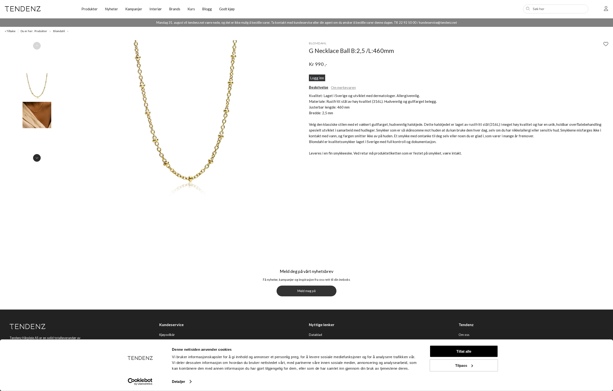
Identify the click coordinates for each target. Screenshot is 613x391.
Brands (174, 9)
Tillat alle (463, 351)
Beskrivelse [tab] (318, 87)
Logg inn (317, 78)
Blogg (207, 9)
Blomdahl (59, 31)
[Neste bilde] (37, 158)
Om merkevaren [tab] (343, 87)
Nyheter (111, 9)
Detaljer (178, 382)
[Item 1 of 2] (37, 102)
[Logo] (39, 9)
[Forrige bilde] (37, 46)
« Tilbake (10, 31)
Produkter (40, 31)
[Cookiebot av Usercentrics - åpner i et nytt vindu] (140, 381)
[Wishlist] (605, 44)
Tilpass (461, 365)
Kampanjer (133, 9)
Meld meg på (306, 291)
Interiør (155, 9)
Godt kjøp (227, 9)
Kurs (191, 9)
